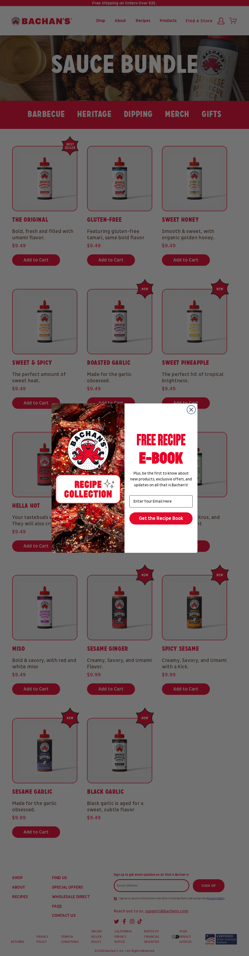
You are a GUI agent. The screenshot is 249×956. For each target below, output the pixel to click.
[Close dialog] (191, 409)
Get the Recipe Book (161, 518)
